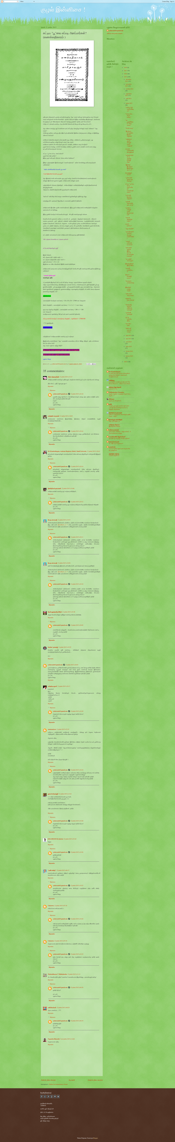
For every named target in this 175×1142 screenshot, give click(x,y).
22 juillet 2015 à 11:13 (74, 974)
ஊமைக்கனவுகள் (114, 442)
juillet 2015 (129, 103)
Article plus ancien (95, 1080)
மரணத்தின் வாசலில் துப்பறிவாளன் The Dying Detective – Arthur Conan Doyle (119, 383)
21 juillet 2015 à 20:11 (77, 537)
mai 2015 (128, 339)
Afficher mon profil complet (114, 33)
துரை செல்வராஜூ (53, 794)
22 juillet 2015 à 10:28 (77, 821)
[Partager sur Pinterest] (95, 364)
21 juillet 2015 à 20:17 (64, 686)
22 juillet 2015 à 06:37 (63, 870)
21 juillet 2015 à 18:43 (93, 451)
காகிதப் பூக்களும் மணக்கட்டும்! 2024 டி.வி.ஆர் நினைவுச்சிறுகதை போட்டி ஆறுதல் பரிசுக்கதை (119, 407)
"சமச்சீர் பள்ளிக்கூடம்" (129, 270)
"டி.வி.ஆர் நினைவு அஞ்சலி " (128, 197)
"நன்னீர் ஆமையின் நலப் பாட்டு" (129, 203)
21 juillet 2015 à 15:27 (66, 377)
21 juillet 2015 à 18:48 (68, 488)
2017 (125, 71)
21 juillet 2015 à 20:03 (72, 665)
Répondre (50, 386)
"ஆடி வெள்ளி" (129, 229)
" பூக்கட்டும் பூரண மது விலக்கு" (129, 179)
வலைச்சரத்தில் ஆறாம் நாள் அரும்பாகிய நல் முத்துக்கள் (119, 449)
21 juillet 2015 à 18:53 (64, 520)
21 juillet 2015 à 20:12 (77, 502)
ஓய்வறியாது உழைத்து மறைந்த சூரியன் (119, 438)
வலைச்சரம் (112, 447)
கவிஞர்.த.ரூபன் (52, 686)
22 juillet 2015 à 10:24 (77, 919)
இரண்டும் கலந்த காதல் (128, 289)
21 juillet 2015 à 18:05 (66, 416)
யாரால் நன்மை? (128, 225)
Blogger (95, 1138)
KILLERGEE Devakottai (55, 839)
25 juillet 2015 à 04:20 (77, 987)
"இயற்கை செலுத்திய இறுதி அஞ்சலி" (129, 133)
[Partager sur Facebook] (93, 364)
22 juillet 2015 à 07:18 (60, 906)
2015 (125, 77)
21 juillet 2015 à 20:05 (77, 625)
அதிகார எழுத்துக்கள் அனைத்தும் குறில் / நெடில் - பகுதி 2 (120, 415)
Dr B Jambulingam (115, 372)
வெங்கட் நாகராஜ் (53, 647)
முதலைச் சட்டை (113, 389)
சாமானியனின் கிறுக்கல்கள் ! (117, 437)
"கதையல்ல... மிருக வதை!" (129, 115)
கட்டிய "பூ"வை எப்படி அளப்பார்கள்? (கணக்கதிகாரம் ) (129, 188)
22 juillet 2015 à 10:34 (77, 770)
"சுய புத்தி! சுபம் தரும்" (129, 260)
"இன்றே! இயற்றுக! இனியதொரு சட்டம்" (129, 167)
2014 (125, 362)
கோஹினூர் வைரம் (128, 174)
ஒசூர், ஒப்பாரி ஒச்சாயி (115, 401)
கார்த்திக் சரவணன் (53, 416)
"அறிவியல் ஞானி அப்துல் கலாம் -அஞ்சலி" (129, 142)
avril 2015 (129, 342)
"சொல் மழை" (129, 128)
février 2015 (129, 351)
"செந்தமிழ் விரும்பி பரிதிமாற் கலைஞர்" (128, 307)
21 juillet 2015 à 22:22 (63, 729)
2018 (125, 67)
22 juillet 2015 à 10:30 (77, 711)
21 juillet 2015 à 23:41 (65, 794)
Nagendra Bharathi (54, 1039)
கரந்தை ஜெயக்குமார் (115, 387)
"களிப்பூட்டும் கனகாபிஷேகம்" (129, 109)
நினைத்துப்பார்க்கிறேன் (115, 420)
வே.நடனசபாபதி (52, 520)
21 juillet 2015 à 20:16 (77, 431)
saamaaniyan (52, 729)
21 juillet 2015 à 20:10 (77, 584)
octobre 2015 (129, 89)
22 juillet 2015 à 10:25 (77, 885)
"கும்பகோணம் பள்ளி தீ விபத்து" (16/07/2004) (129, 235)
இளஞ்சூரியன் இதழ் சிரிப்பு (129, 264)
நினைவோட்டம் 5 (63, 525)
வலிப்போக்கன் (52, 1008)
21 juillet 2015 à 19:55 (64, 647)
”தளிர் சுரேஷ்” (52, 870)
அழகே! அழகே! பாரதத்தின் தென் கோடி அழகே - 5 (120, 395)
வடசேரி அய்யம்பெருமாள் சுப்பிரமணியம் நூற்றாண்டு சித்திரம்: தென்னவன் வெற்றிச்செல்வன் (119, 375)
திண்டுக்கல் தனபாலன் (54, 488)
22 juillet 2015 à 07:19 (60, 941)
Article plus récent (48, 1080)
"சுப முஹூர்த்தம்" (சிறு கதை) (129, 122)
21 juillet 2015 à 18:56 (64, 563)
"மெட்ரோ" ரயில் (128, 324)
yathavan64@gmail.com (60, 394)
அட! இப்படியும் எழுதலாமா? (116, 443)
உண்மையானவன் (114, 430)
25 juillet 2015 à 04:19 (77, 1021)
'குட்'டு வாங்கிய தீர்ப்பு (128, 319)
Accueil (72, 1080)
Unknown (51, 906)
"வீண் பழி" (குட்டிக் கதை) (128, 330)
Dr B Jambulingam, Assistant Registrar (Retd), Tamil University (67, 451)
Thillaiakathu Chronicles (116, 392)
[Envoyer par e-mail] (87, 364)
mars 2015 (129, 346)
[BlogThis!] (89, 364)
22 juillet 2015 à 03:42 (70, 839)
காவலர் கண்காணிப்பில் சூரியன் (129, 150)
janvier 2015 (129, 356)
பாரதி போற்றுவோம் (114, 455)
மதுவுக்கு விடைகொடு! (129, 300)
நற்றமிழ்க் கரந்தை (114, 454)
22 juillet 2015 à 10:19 (77, 954)
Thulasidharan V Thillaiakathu (57, 974)
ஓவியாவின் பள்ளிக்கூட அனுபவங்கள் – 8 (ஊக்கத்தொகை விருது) (120, 432)
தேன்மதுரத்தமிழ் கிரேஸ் (55, 612)
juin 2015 (129, 335)
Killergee (111, 399)
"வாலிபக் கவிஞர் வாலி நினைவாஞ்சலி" (129, 211)
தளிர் (110, 404)
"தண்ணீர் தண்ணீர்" (129, 313)
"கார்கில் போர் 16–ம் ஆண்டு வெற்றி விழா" (129, 158)
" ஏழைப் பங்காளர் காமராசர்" (129, 243)
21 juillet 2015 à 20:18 (77, 394)
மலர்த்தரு (111, 380)
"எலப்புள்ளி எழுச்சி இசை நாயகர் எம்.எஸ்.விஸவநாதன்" (129, 252)
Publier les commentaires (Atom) (58, 1084)
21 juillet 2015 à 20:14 (77, 466)
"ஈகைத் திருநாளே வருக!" (128, 219)
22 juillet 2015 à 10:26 (77, 852)
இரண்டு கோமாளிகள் (114, 426)
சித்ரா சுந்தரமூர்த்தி (53, 377)
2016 (125, 74)
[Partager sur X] (91, 364)
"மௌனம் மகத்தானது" (129, 282)
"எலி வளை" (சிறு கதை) (129, 294)
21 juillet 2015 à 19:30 (68, 612)
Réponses (52, 390)
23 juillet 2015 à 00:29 (63, 1007)
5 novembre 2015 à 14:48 (67, 1039)
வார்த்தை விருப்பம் (114, 425)
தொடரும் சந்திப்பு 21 (114, 421)
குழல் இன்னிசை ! (63, 9)
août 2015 (128, 98)
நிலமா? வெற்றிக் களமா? (128, 276)
